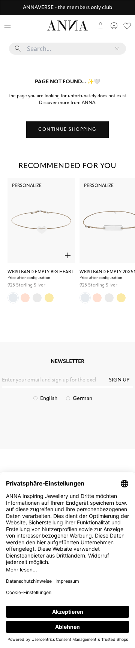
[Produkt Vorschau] (67, 255)
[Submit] (18, 49)
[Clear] (117, 49)
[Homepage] (67, 25)
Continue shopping (67, 129)
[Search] (21, 26)
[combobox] (67, 52)
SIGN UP (119, 380)
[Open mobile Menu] (7, 26)
